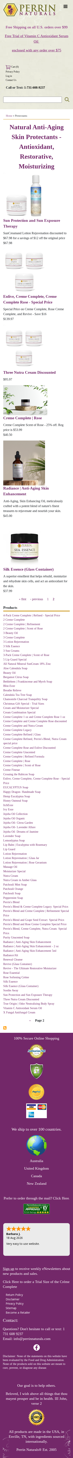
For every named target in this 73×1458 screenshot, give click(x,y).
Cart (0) (15, 66)
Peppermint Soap (13, 897)
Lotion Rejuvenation (15, 853)
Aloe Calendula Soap (15, 668)
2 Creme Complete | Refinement (21, 624)
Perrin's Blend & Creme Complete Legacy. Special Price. (36, 906)
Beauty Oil (9, 672)
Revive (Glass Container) (17, 964)
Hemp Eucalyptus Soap (16, 796)
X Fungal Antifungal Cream (19, 1012)
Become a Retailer (18, 1312)
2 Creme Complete (14, 619)
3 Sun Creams (11, 650)
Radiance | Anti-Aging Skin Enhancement (27, 942)
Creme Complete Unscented (19, 752)
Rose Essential (11, 972)
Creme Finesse (11, 769)
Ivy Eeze (8, 809)
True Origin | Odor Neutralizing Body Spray (28, 1003)
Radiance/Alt (10, 955)
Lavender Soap (11, 836)
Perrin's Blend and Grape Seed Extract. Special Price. (34, 919)
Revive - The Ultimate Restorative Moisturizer (30, 968)
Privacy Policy (13, 71)
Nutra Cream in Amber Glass (19, 880)
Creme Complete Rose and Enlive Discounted (29, 747)
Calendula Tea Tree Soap (17, 694)
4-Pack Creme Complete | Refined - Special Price (31, 615)
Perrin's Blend (11, 902)
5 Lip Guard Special (15, 659)
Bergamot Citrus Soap (16, 677)
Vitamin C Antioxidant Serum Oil (22, 1008)
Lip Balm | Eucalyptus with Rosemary (25, 844)
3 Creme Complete (14, 637)
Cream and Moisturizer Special (21, 707)
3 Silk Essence (11, 646)
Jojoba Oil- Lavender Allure (19, 827)
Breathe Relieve (12, 690)
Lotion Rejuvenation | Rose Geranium (25, 862)
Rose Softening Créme (16, 977)
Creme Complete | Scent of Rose (22, 765)
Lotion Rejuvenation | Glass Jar (21, 858)
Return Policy (14, 1295)
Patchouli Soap (11, 893)
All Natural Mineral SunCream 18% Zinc (27, 663)
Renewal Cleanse (13, 959)
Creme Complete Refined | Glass (22, 734)
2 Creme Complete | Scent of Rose (23, 628)
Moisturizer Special (14, 871)
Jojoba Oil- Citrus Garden (18, 822)
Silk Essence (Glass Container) (28, 569)
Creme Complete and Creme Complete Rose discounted (35, 721)
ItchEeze (8, 805)
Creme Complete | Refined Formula (23, 756)
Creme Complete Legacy (17, 730)
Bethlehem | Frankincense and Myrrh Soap (27, 681)
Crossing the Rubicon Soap (18, 774)
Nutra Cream (10, 875)
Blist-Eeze (9, 685)
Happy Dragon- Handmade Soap (22, 791)
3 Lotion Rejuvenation (16, 641)
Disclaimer (12, 1299)
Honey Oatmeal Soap (15, 800)
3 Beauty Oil (10, 633)
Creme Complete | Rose (22, 418)
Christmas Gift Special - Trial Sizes (23, 703)
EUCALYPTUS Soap (15, 787)
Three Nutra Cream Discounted (29, 372)
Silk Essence (10, 981)
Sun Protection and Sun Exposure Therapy (27, 994)
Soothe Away (10, 990)
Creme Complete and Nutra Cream (23, 725)
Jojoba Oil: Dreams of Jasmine (20, 831)
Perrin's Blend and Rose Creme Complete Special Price (35, 924)
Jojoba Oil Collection (15, 813)
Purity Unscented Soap (16, 937)
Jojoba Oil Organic (14, 818)
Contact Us (11, 80)
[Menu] (65, 6)
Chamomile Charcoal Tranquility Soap (25, 699)
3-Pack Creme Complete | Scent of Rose (26, 655)
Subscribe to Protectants (4, 1028)
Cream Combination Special (19, 712)
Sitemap (11, 1308)
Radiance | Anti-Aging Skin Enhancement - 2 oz (31, 946)
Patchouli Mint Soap (15, 884)
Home (9, 115)
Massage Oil (10, 866)
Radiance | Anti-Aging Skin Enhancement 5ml (29, 950)
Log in (9, 76)
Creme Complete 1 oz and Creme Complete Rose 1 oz (34, 716)
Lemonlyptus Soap (14, 840)
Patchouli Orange (13, 888)
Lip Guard (9, 849)
